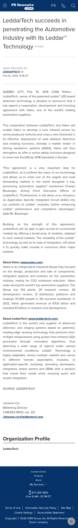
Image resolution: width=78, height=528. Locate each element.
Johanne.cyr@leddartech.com (23, 417)
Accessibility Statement (50, 513)
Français (39, 46)
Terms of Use (13, 508)
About (38, 480)
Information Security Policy (40, 508)
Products (38, 476)
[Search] (73, 5)
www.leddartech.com (43, 318)
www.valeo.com (31, 262)
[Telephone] (63, 5)
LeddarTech (10, 449)
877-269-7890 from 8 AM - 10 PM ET (38, 495)
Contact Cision (38, 471)
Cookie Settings (23, 513)
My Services (37, 485)
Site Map (66, 508)
